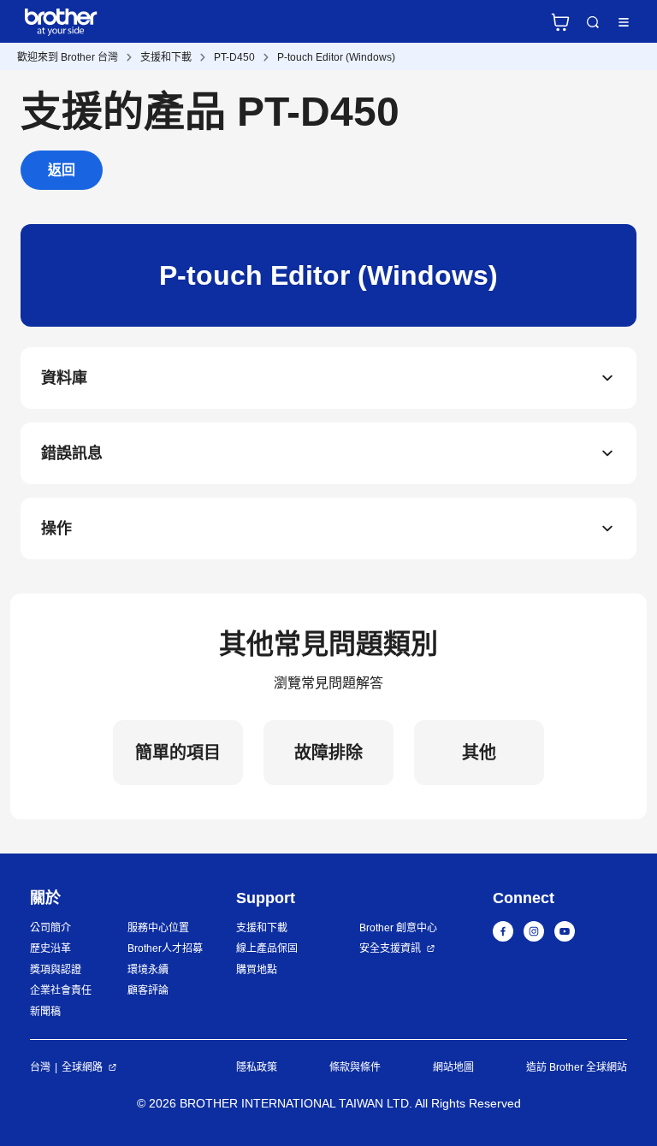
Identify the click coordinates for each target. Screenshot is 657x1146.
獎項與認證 (55, 970)
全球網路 (82, 1067)
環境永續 (148, 970)
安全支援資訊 (390, 948)
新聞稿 (45, 1012)
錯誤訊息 (72, 453)
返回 (61, 169)
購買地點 (256, 970)
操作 (56, 528)
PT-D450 (234, 57)
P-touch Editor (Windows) (336, 57)
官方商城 (560, 22)
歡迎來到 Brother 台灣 (67, 57)
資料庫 (64, 378)
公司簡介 (50, 928)
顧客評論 (148, 990)
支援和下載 (166, 57)
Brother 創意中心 (398, 928)
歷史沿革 (50, 948)
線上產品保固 (267, 948)
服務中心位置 (158, 928)
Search (592, 22)
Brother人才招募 (165, 948)
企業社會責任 (61, 990)
